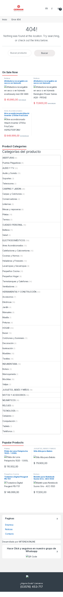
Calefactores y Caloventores (16, 250)
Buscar (44, 53)
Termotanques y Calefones (15, 281)
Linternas (6, 204)
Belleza (7, 78)
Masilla (5, 317)
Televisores (8, 183)
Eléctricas (7, 302)
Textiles (6, 358)
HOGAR (6, 328)
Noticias (9, 529)
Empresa (9, 525)
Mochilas (6, 379)
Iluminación (7, 348)
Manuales (7, 312)
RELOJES (6, 405)
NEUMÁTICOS (9, 400)
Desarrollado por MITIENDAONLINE (18, 541)
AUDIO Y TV (8, 168)
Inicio (4, 19)
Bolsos (5, 369)
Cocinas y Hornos (10, 255)
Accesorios (7, 297)
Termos (6, 219)
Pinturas (6, 322)
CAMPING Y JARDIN (11, 189)
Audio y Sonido (9, 173)
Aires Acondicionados (13, 111)
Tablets (6, 426)
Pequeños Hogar (10, 276)
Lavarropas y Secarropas (14, 266)
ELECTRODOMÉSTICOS (13, 240)
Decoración (8, 343)
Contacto (9, 534)
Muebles (6, 353)
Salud (5, 235)
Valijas (5, 384)
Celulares (6, 416)
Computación (8, 421)
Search (46, 8)
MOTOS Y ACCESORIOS (13, 395)
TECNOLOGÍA (8, 410)
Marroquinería (9, 374)
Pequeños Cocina (10, 271)
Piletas (5, 214)
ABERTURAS (8, 157)
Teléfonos (7, 431)
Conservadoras (9, 199)
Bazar (5, 333)
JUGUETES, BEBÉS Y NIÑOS (15, 389)
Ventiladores (8, 286)
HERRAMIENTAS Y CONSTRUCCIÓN (19, 291)
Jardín (5, 307)
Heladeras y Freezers (12, 261)
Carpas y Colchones (12, 194)
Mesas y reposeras (11, 209)
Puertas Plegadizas (11, 163)
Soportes (6, 178)
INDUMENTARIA (9, 364)
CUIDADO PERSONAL (12, 225)
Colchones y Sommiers (13, 338)
